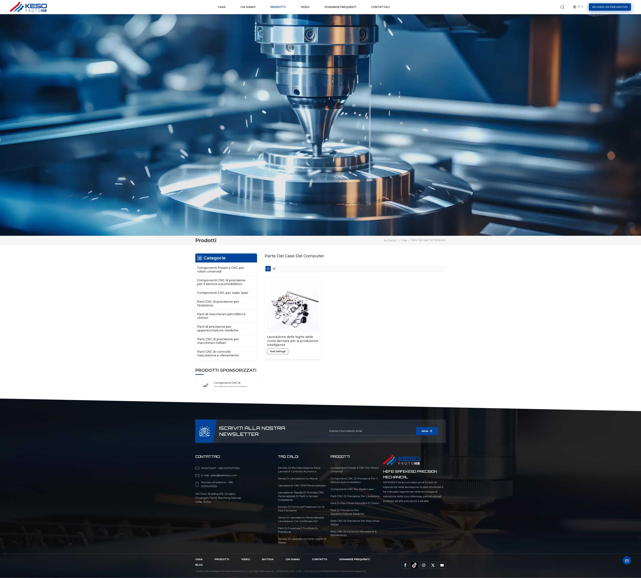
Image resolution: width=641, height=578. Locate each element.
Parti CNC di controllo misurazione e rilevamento (218, 353)
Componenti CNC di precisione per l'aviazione (230, 384)
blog (199, 564)
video (245, 559)
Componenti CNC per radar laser (222, 293)
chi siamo (293, 559)
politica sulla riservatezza (322, 571)
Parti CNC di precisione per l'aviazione (218, 303)
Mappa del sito (286, 571)
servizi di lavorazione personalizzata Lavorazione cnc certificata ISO (301, 519)
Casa (222, 7)
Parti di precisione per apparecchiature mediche (217, 328)
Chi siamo (248, 7)
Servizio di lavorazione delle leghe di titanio (302, 540)
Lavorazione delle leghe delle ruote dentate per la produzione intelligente (292, 341)
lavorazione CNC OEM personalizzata (302, 485)
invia (425, 431)
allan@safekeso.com (224, 475)
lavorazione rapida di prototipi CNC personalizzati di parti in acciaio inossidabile (301, 496)
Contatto (319, 559)
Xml (300, 571)
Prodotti (278, 7)
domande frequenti (354, 559)
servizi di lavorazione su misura (298, 478)
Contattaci (380, 7)
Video (305, 7)
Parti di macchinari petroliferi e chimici (221, 316)
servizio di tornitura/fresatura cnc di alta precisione (301, 508)
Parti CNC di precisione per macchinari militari (218, 341)
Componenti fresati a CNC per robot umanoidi (220, 269)
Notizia (267, 559)
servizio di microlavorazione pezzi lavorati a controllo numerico (299, 469)
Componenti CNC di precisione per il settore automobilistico (221, 282)
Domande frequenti (340, 7)
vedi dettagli (278, 351)
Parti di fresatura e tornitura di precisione (297, 530)
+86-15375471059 (229, 468)
